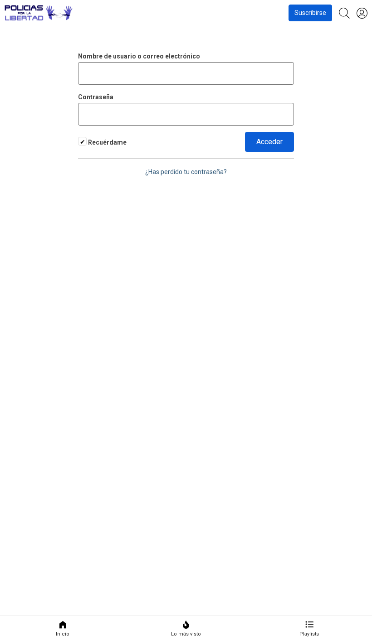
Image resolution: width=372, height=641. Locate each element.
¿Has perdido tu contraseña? (186, 171)
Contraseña (95, 97)
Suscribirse (310, 12)
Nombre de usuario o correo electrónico (139, 56)
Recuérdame (107, 142)
